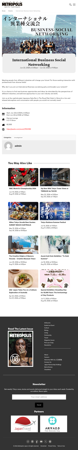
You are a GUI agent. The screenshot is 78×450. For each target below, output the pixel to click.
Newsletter (47, 345)
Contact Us (47, 362)
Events (11, 11)
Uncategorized (18, 137)
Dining (46, 330)
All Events (47, 323)
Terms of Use (61, 446)
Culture (46, 328)
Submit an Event (49, 325)
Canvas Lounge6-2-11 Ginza (12, 119)
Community (47, 335)
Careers (46, 357)
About (46, 355)
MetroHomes (48, 367)
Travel (46, 338)
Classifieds (47, 369)
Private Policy (52, 446)
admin (18, 146)
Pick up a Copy (49, 342)
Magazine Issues (49, 340)
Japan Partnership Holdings (52, 364)
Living (46, 333)
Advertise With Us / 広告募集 (53, 360)
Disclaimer (44, 446)
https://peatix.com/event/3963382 (19, 129)
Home (3, 11)
